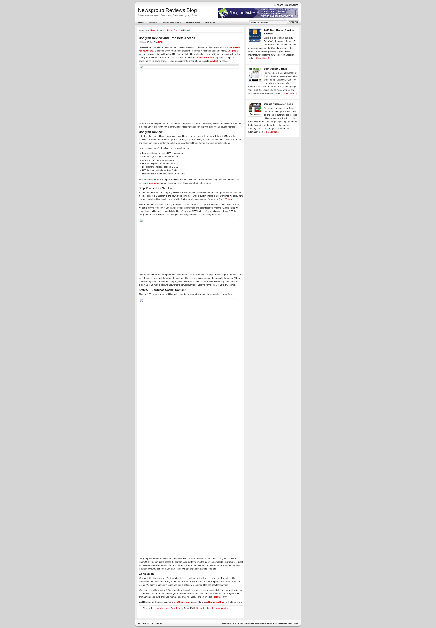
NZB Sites (209, 23)
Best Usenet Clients (275, 68)
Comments (292, 5)
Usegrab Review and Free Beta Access (167, 38)
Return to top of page (150, 623)
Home (141, 22)
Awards (153, 22)
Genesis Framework (265, 623)
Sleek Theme (244, 623)
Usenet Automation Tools (278, 103)
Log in (294, 623)
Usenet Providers (170, 23)
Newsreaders (191, 23)
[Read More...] (262, 58)
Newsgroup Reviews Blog (167, 10)
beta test (213, 61)
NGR (160, 42)
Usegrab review (221, 608)
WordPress (284, 623)
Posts (280, 5)
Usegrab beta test (204, 608)
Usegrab (159, 608)
